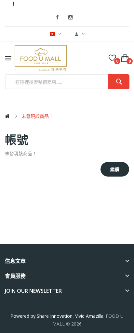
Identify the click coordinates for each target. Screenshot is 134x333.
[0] (112, 58)
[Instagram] (70, 17)
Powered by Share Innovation (41, 316)
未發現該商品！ (37, 116)
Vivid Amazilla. (90, 316)
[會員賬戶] (80, 34)
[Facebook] (57, 17)
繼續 (114, 169)
